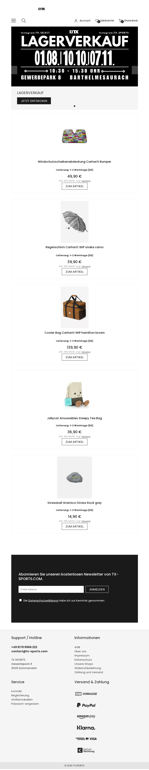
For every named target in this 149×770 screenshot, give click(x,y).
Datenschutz (83, 660)
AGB (77, 647)
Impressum (82, 655)
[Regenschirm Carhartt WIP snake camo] (74, 243)
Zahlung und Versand (88, 672)
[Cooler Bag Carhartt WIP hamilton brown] (74, 329)
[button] (74, 106)
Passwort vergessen (25, 704)
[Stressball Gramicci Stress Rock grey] (74, 499)
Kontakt (16, 691)
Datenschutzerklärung (43, 600)
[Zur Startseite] (42, 16)
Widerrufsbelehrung (87, 668)
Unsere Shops (83, 664)
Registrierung (20, 695)
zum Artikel (75, 186)
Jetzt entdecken (34, 101)
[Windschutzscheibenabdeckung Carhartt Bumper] (74, 158)
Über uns (80, 651)
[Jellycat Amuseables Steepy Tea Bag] (74, 414)
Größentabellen (22, 699)
